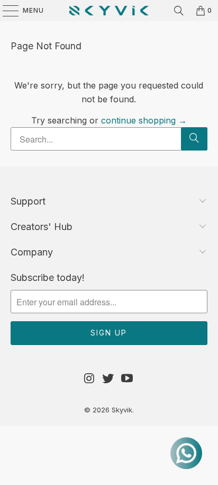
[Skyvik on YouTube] (127, 378)
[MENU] (5, 10)
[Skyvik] (109, 10)
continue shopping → (144, 120)
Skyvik (122, 409)
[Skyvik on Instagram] (89, 378)
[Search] (179, 10)
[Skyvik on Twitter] (108, 378)
